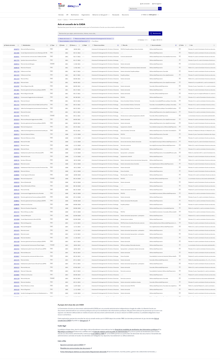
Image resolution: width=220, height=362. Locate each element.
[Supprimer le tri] (71, 38)
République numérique (65, 332)
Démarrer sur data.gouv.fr (100, 15)
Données (61, 15)
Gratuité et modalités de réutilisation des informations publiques (136, 329)
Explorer (66, 19)
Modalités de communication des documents (75, 348)
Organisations (86, 15)
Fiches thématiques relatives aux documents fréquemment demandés (83, 352)
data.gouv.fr (84, 320)
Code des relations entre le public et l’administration (110, 332)
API (67, 15)
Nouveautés (115, 15)
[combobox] (145, 8)
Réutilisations (75, 15)
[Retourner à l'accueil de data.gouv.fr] (74, 6)
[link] (145, 4)
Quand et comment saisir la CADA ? (72, 345)
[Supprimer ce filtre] (113, 38)
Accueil (59, 19)
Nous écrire (125, 15)
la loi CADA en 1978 (97, 334)
